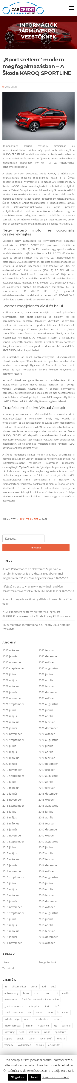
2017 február (46, 859)
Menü (71, 8)
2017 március (10, 859)
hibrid (47, 1006)
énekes (40, 1045)
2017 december (48, 829)
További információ (55, 1077)
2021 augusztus (48, 704)
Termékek (33, 519)
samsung (9, 1032)
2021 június (45, 710)
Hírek (21, 519)
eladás (65, 993)
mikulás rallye (12, 1019)
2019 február (46, 788)
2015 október (46, 907)
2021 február (46, 722)
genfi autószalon (13, 1006)
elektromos (10, 999)
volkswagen (24, 1045)
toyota (61, 1038)
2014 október (46, 943)
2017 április (45, 853)
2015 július (9, 919)
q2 (55, 1025)
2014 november (12, 943)
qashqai (66, 1025)
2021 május (9, 716)
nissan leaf (44, 1025)
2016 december (48, 865)
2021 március (10, 722)
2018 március (10, 823)
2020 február (46, 758)
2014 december (48, 937)
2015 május (9, 925)
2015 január (9, 937)
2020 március (10, 758)
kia (29, 1012)
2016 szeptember (13, 877)
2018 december (48, 793)
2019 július (9, 782)
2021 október (46, 698)
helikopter (33, 1006)
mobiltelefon (41, 1019)
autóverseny (11, 993)
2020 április (45, 752)
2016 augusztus (48, 877)
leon (50, 1012)
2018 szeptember (13, 805)
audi (43, 986)
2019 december (48, 763)
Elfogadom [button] (17, 1077)
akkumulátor (19, 986)
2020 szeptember (13, 740)
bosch (36, 993)
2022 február (46, 686)
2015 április (45, 925)
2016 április (45, 889)
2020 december (48, 728)
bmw (26, 993)
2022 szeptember (13, 668)
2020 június (45, 746)
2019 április (45, 782)
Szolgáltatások (47, 962)
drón (47, 993)
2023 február (46, 650)
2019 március (10, 788)
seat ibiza (34, 1032)
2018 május (9, 817)
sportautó (60, 1032)
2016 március (10, 895)
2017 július (9, 847)
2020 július (9, 746)
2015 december (48, 901)
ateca (34, 986)
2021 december (48, 692)
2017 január (9, 865)
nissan (29, 1025)
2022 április (45, 680)
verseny (8, 1045)
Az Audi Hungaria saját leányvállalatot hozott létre (33, 599)
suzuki (20, 1038)
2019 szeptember (13, 776)
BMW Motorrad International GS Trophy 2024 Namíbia (36, 625)
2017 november (12, 835)
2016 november (12, 871)
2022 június (45, 674)
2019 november (12, 770)
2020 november (12, 734)
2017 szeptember (13, 841)
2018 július (9, 811)
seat (21, 1032)
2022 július (9, 674)
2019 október (46, 770)
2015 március (10, 931)
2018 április (45, 817)
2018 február (46, 823)
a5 (5, 986)
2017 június (45, 847)
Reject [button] (34, 1077)
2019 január (9, 793)
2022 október (46, 662)
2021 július (9, 710)
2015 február (46, 931)
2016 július (9, 883)
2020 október (46, 734)
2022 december (48, 656)
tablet (32, 1038)
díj (56, 993)
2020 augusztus (48, 740)
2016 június (45, 883)
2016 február (46, 895)
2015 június (45, 919)
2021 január (9, 728)
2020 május (9, 752)
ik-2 (57, 1006)
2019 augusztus (48, 776)
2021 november (12, 698)
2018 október (46, 799)
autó (53, 986)
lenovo (39, 1012)
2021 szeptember (13, 704)
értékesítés (54, 1045)
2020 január (9, 763)
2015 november (12, 907)
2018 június (45, 811)
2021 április (45, 716)
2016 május (9, 889)
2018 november (12, 799)
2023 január (9, 656)
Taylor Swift (46, 1038)
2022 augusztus (48, 668)
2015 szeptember (13, 913)
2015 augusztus (48, 913)
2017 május (9, 853)
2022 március (10, 686)
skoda (47, 1032)
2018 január (9, 829)
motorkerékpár (12, 1025)
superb (8, 1038)
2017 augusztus (48, 841)
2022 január (9, 692)
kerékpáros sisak (13, 1012)
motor (56, 1019)
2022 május (9, 680)
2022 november (12, 662)
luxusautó (63, 1012)
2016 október (46, 871)
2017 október (46, 835)
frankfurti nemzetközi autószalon (40, 999)
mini (26, 1019)
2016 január (9, 901)
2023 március (10, 650)
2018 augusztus (48, 805)
